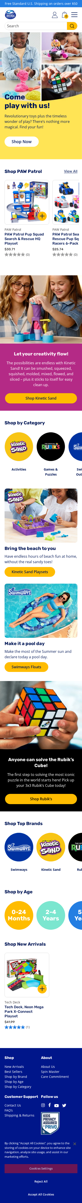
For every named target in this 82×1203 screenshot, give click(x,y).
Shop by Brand (16, 1076)
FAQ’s (9, 1110)
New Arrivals (14, 1066)
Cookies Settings (41, 1168)
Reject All (41, 1181)
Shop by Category (18, 1086)
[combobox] (41, 26)
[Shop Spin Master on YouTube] (56, 1106)
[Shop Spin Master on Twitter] (64, 1106)
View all (70, 171)
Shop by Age (14, 1081)
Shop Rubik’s (41, 798)
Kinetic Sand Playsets (30, 571)
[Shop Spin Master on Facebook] (49, 1106)
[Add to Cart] (42, 216)
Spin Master (50, 1071)
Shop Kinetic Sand (41, 398)
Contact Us (13, 1105)
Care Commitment (55, 1076)
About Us (48, 1066)
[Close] (75, 1144)
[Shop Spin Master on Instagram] (43, 1106)
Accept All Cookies (41, 1194)
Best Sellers (13, 1071)
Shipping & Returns (19, 1115)
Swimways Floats (26, 666)
